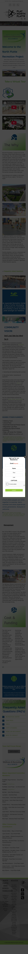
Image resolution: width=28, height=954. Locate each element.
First (14, 472)
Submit (14, 490)
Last (14, 477)
